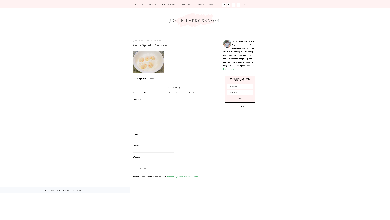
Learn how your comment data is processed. (185, 177)
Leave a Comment (154, 41)
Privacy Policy (76, 190)
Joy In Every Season (195, 21)
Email (136, 146)
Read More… (228, 69)
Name (136, 134)
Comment (138, 99)
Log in (84, 190)
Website (136, 157)
